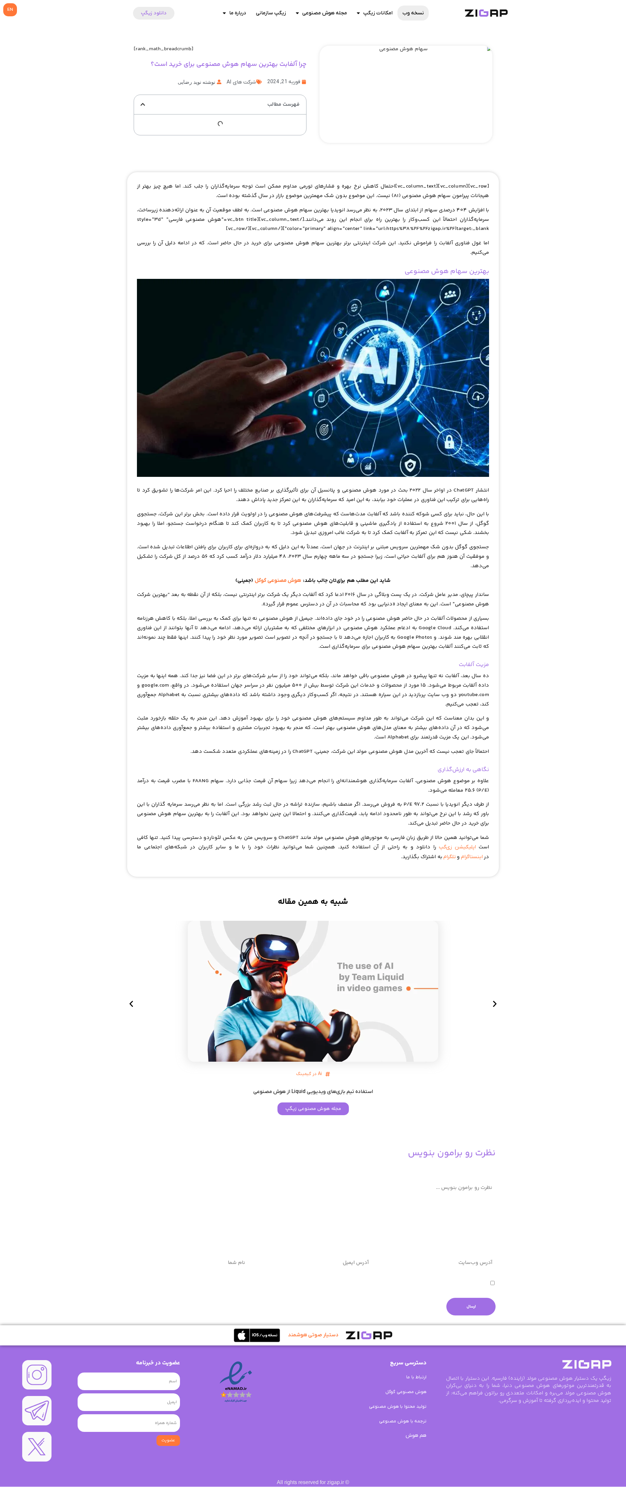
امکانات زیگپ (378, 13)
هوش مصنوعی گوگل (278, 580)
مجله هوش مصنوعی (324, 13)
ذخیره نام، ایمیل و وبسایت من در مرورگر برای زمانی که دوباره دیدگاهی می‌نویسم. (401, 1284)
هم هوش (416, 1435)
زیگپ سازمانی (271, 13)
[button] (143, 104)
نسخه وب (413, 13)
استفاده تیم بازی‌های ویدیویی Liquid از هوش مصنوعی (313, 1091)
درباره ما (237, 13)
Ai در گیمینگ (309, 1074)
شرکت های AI (241, 82)
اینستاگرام (472, 857)
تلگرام (449, 857)
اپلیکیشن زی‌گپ (457, 847)
